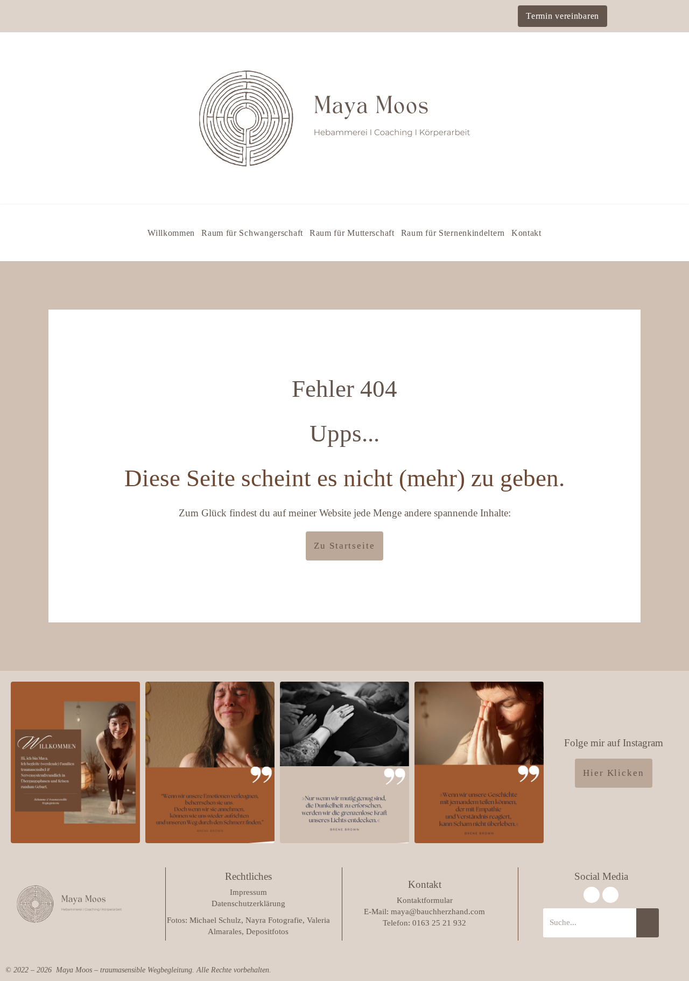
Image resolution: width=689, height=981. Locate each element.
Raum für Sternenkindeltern (453, 232)
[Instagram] (591, 895)
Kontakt (526, 232)
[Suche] (647, 922)
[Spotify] (610, 895)
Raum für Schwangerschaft (252, 232)
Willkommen (171, 232)
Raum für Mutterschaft (352, 232)
